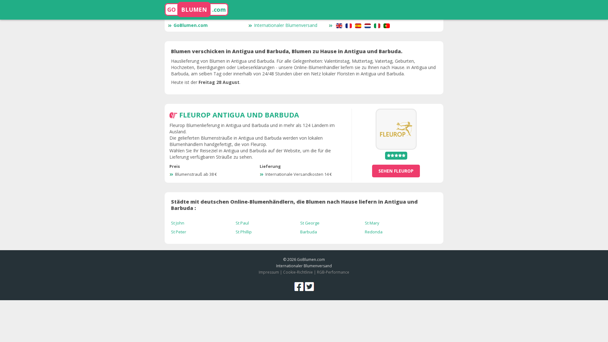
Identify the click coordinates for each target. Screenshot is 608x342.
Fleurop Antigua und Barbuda (239, 114)
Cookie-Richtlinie (298, 272)
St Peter (178, 232)
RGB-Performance (333, 272)
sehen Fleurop (396, 171)
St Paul (242, 223)
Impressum (269, 272)
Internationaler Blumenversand (285, 25)
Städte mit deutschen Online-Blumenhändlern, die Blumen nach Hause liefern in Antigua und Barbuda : (294, 205)
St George (310, 223)
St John (177, 223)
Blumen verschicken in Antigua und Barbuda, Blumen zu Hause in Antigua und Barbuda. (286, 51)
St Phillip (244, 232)
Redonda (374, 232)
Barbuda (308, 232)
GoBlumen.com (191, 25)
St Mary (372, 223)
